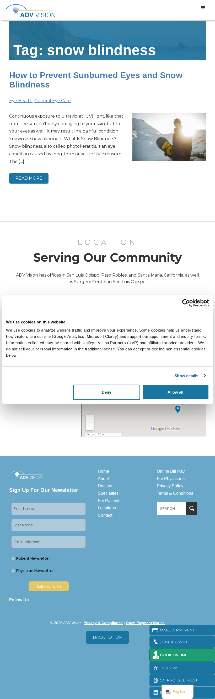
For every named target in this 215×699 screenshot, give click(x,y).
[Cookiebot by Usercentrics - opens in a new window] (186, 303)
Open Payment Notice (145, 623)
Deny (106, 392)
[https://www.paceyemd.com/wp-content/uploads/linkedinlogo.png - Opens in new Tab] (43, 600)
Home (103, 471)
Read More (28, 178)
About (103, 478)
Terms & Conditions (175, 493)
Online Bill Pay (171, 471)
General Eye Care (52, 100)
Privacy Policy (170, 486)
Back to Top (107, 637)
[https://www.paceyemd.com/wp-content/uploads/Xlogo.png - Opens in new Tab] (53, 600)
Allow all (175, 392)
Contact (105, 515)
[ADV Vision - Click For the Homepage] (27, 10)
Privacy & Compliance (103, 623)
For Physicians (171, 478)
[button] (203, 8)
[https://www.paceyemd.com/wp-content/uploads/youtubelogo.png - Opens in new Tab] (71, 600)
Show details (186, 375)
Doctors (105, 486)
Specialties (108, 493)
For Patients (109, 500)
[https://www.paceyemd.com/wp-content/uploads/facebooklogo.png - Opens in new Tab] (34, 600)
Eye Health (21, 100)
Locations (107, 508)
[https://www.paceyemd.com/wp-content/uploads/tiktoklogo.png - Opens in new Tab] (80, 600)
